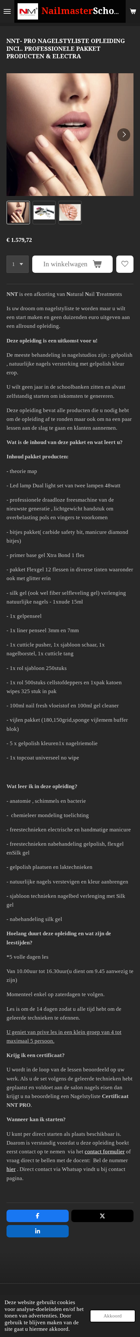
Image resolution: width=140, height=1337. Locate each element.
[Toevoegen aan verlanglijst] (124, 264)
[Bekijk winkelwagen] (133, 11)
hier (11, 1169)
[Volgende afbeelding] (123, 134)
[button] (18, 212)
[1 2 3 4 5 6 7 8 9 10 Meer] (18, 264)
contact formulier (105, 1152)
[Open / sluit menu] (7, 11)
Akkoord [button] (113, 1315)
